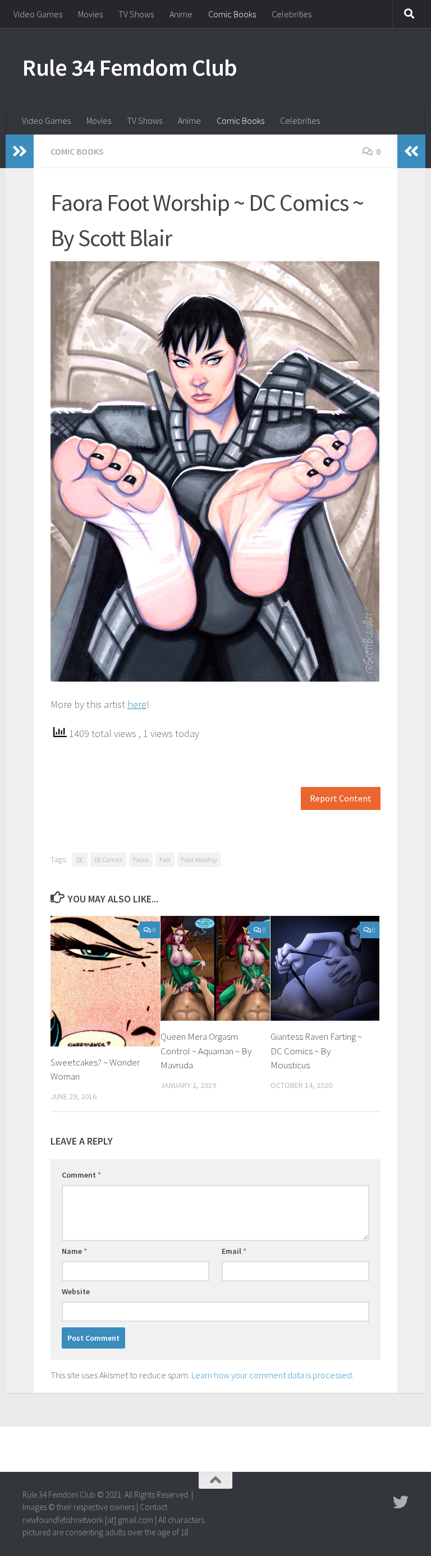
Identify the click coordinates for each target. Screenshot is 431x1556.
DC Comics (108, 859)
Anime (180, 14)
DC (80, 859)
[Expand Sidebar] (20, 151)
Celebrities (291, 14)
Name (74, 1251)
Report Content (341, 798)
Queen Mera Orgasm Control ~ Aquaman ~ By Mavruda (206, 1050)
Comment (81, 1175)
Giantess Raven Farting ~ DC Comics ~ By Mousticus (316, 1050)
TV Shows (136, 14)
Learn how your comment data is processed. (272, 1375)
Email (234, 1251)
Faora (141, 859)
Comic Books (232, 14)
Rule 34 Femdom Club (129, 67)
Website (76, 1291)
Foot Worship (199, 859)
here (136, 704)
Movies (90, 14)
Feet (165, 859)
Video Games (37, 14)
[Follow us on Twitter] (401, 1502)
